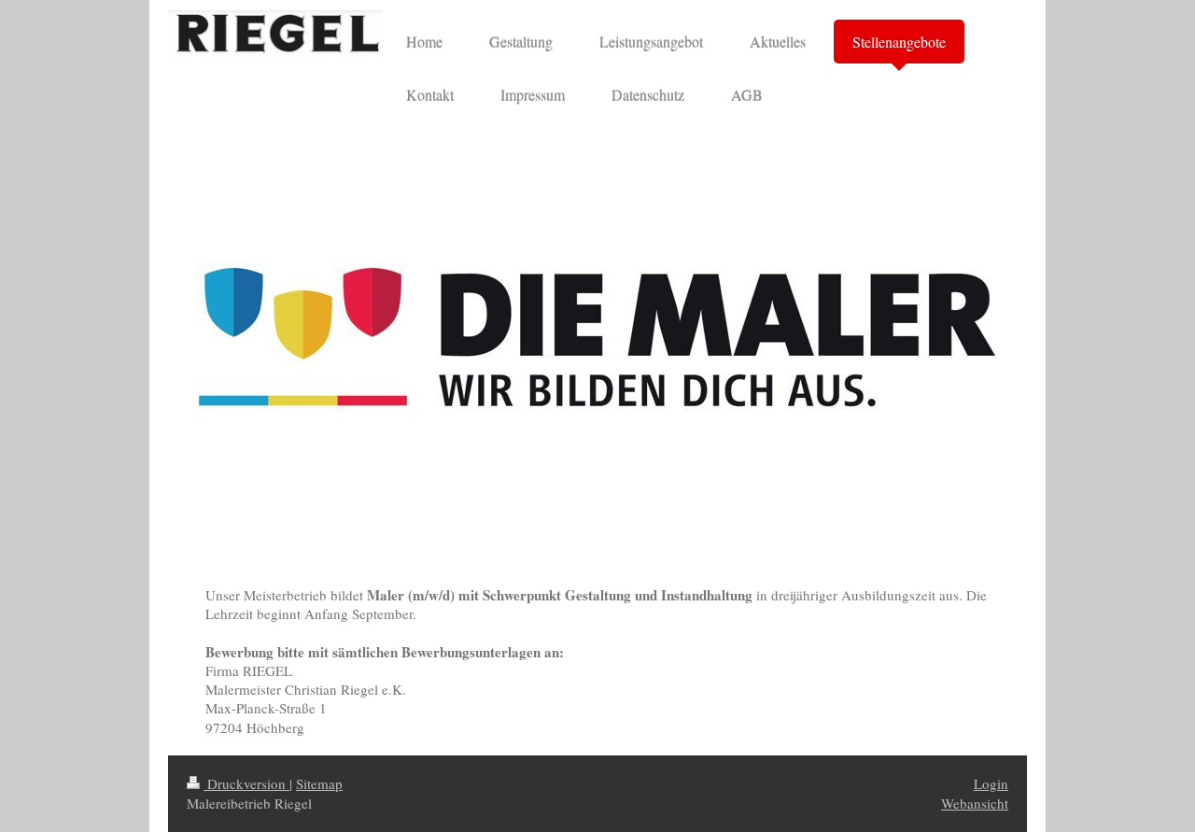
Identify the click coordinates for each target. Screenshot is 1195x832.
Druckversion (246, 783)
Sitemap (319, 783)
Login (991, 783)
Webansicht (974, 803)
